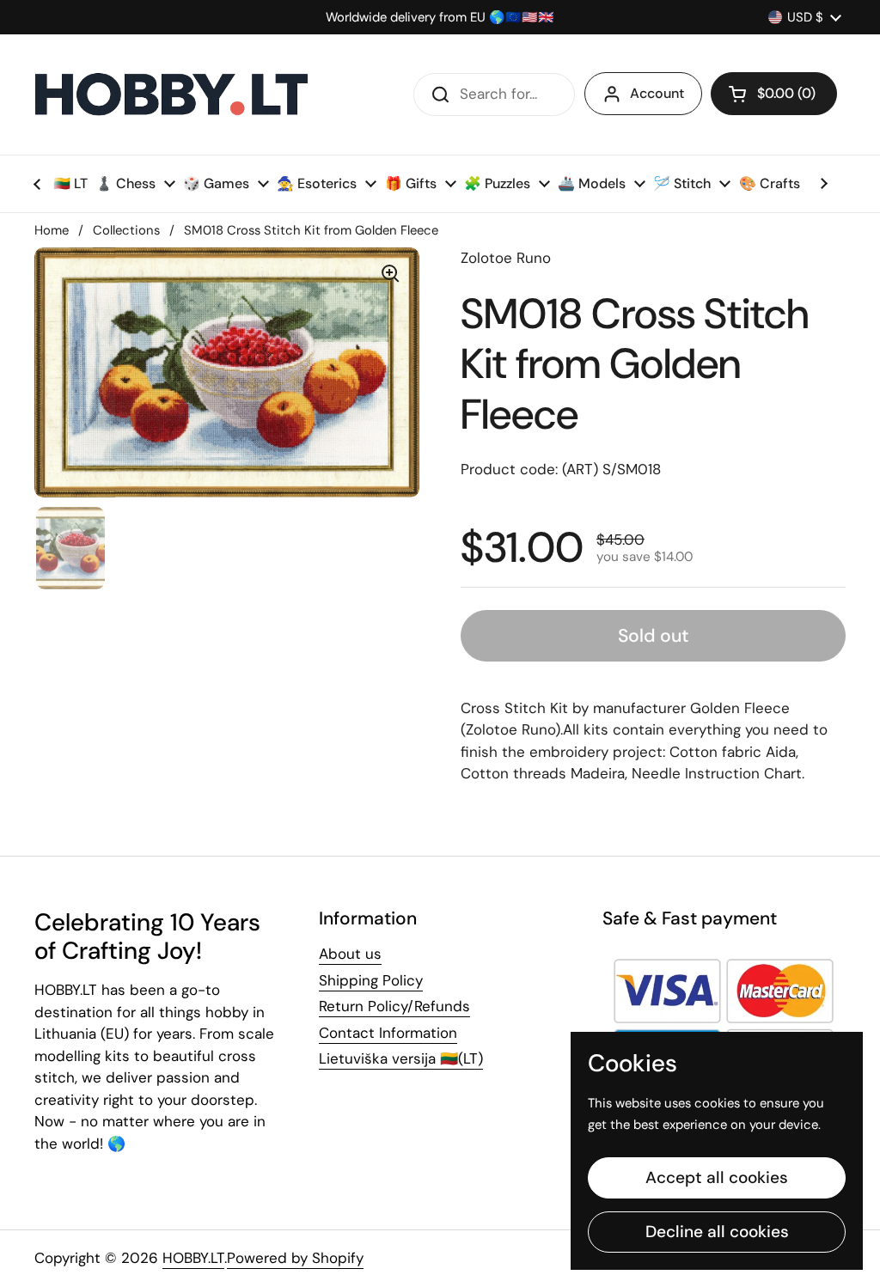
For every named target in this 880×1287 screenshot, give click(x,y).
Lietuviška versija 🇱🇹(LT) (401, 1058)
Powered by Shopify (295, 1257)
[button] (774, 93)
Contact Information (388, 1032)
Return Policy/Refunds (394, 1006)
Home (51, 230)
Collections (126, 230)
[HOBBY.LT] (171, 94)
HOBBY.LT (193, 1257)
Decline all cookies (717, 1231)
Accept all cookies (716, 1177)
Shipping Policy (371, 980)
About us (350, 953)
